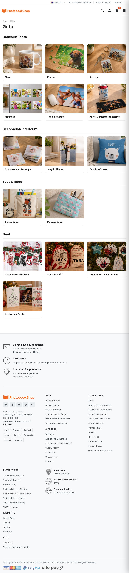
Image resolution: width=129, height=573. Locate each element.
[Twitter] (5, 404)
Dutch (7, 430)
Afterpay (7, 531)
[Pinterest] (32, 404)
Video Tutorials (23, 352)
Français (16, 430)
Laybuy (6, 527)
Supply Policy (52, 447)
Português (28, 435)
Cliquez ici (18, 362)
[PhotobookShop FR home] (16, 10)
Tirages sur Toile (96, 423)
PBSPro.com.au (10, 507)
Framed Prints (94, 428)
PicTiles (91, 432)
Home (5, 21)
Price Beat (50, 452)
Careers (49, 461)
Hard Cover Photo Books (100, 409)
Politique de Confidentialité (58, 443)
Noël (6, 234)
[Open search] (102, 10)
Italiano (7, 435)
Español (7, 440)
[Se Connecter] (109, 10)
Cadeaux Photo (15, 37)
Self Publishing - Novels (14, 498)
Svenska (18, 440)
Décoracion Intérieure (20, 129)
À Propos (49, 434)
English (17, 435)
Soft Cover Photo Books (99, 405)
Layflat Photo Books (97, 414)
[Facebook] (12, 404)
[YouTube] (19, 404)
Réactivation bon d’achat (57, 418)
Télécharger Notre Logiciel (16, 547)
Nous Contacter (53, 409)
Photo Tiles (93, 436)
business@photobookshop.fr (27, 348)
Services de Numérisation (100, 450)
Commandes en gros (13, 475)
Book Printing (9, 484)
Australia (58, 2)
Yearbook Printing (12, 480)
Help (119, 2)
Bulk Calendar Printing (14, 502)
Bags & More (12, 182)
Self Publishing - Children (15, 489)
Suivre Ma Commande (81, 2)
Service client (52, 405)
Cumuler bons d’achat (56, 414)
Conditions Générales (56, 439)
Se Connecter (104, 2)
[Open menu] (124, 10)
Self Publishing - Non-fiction (17, 493)
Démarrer (7, 542)
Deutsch (27, 430)
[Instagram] (25, 404)
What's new (51, 457)
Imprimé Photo (95, 446)
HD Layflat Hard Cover (99, 418)
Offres (91, 400)
